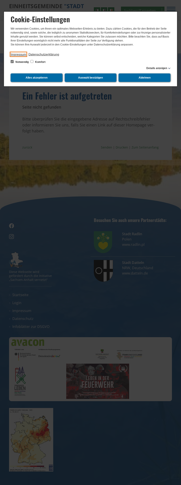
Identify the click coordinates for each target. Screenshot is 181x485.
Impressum (18, 54)
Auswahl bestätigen (90, 77)
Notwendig (22, 62)
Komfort (39, 62)
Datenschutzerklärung (43, 54)
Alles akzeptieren (36, 77)
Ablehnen (145, 77)
